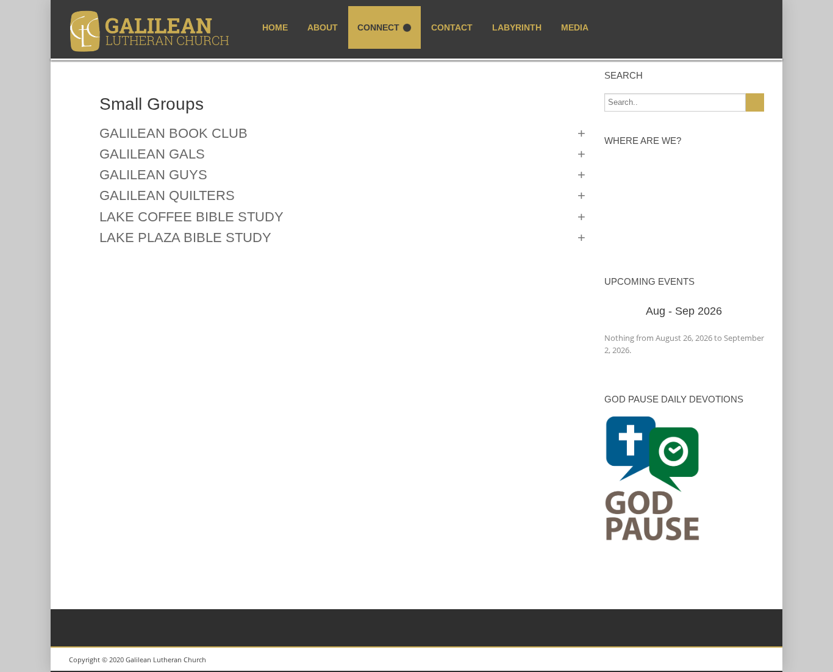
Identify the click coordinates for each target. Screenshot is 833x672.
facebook (749, 660)
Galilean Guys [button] (153, 175)
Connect (378, 27)
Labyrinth (517, 27)
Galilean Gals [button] (152, 154)
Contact (452, 27)
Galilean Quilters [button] (167, 195)
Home (275, 27)
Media (574, 27)
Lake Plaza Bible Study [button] (185, 238)
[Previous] (620, 312)
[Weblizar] (150, 32)
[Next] (748, 312)
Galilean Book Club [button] (173, 133)
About (322, 27)
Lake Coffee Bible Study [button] (191, 217)
